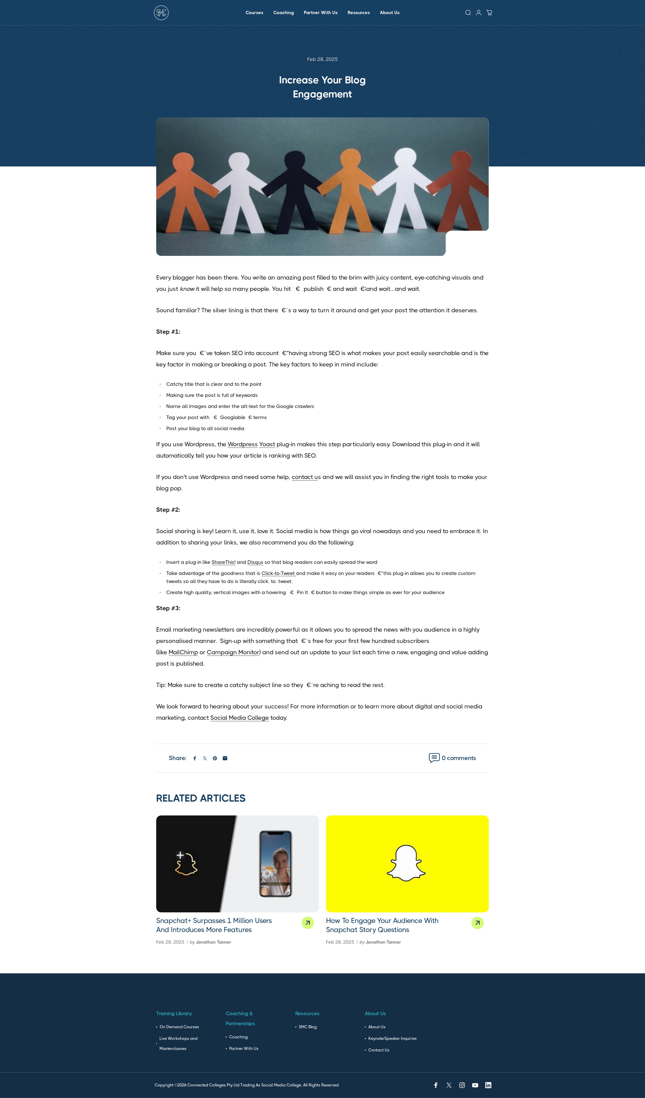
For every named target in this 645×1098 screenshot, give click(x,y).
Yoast (267, 444)
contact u (305, 477)
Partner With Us (244, 1048)
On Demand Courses (179, 1026)
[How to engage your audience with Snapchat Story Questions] (407, 863)
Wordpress (243, 444)
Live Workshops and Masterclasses (178, 1043)
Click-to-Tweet (279, 573)
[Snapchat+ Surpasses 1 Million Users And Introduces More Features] (237, 863)
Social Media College (239, 717)
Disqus (255, 562)
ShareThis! (224, 562)
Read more (308, 923)
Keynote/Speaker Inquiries (392, 1038)
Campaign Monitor (233, 652)
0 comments (459, 758)
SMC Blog (308, 1026)
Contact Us (379, 1050)
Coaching (238, 1037)
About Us (376, 1026)
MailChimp (183, 652)
